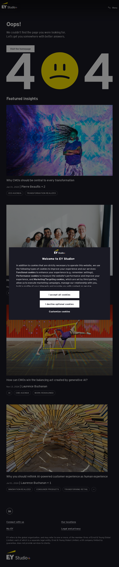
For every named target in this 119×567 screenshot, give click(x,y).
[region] (59, 283)
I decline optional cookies (59, 303)
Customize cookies (59, 311)
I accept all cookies (59, 294)
